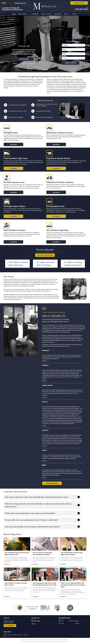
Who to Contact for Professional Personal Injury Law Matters (42, 553)
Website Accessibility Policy (63, 639)
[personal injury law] (45, 544)
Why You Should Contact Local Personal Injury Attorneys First (17, 553)
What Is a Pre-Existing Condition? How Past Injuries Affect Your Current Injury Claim (73, 585)
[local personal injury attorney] (73, 544)
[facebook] (32, 624)
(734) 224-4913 (81, 9)
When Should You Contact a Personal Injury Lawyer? (16, 584)
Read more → (8, 564)
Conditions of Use (43, 639)
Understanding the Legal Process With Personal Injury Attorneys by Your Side (44, 584)
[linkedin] (35, 624)
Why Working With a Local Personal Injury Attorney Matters (72, 553)
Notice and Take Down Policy (52, 639)
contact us (72, 91)
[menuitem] (14, 14)
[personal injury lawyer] (17, 574)
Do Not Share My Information (33, 639)
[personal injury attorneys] (45, 574)
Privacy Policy (24, 639)
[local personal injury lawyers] (73, 574)
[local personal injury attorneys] (17, 544)
